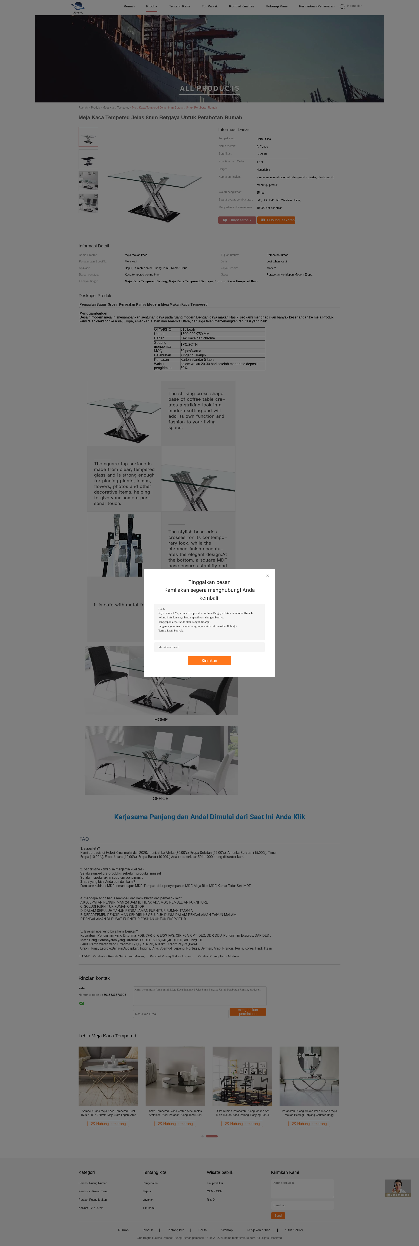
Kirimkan (209, 660)
